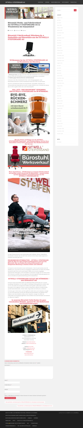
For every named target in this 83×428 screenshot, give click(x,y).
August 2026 (59, 17)
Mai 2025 (59, 35)
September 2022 (60, 83)
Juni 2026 (59, 22)
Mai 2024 (59, 42)
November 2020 (60, 131)
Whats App (32, 349)
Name (6, 380)
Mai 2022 (59, 93)
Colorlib (68, 412)
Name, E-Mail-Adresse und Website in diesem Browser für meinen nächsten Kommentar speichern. (25, 395)
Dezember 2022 (60, 78)
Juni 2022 (59, 90)
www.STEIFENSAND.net (31, 343)
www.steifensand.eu (29, 355)
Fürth (14, 420)
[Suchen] (75, 10)
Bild (28, 423)
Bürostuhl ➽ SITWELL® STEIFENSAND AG (25, 420)
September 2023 (60, 60)
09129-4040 (30, 346)
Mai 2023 (59, 70)
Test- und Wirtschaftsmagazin (24, 425)
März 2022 (59, 98)
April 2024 (59, 45)
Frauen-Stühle (74, 2)
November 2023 (60, 58)
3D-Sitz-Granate (65, 2)
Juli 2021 (59, 111)
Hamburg (30, 418)
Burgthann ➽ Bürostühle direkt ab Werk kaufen (16, 418)
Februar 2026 (60, 27)
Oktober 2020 (60, 133)
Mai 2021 (59, 116)
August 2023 (59, 63)
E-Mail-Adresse (8, 384)
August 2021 (59, 108)
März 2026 (59, 25)
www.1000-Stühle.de (31, 342)
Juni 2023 (59, 68)
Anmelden (59, 142)
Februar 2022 (60, 100)
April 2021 (59, 118)
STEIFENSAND (29, 351)
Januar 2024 (59, 53)
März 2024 (59, 48)
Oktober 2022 (60, 80)
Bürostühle (40, 2)
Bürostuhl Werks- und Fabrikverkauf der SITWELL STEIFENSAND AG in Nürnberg (21, 412)
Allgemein (24, 30)
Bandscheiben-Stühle (55, 2)
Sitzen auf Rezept (26, 140)
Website (6, 389)
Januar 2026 (59, 30)
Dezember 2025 (60, 32)
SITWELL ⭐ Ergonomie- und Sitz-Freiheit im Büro (15, 423)
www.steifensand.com (29, 353)
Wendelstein (24, 62)
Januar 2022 (59, 103)
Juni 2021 (59, 113)
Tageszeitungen (34, 423)
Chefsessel (47, 2)
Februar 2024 (60, 50)
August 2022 (59, 85)
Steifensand (17, 30)
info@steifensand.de (30, 348)
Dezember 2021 (60, 105)
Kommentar (7, 365)
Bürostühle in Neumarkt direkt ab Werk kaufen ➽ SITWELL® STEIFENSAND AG (21, 415)
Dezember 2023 (60, 55)
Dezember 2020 (60, 128)
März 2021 (59, 121)
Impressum (34, 425)
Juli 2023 (59, 65)
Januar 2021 (59, 126)
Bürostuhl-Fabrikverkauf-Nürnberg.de (25, 35)
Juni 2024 (59, 40)
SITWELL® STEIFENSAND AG (15, 2)
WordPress (76, 412)
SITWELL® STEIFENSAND (23, 91)
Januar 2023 (59, 75)
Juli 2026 (59, 20)
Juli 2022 (59, 88)
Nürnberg (36, 418)
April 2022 (59, 95)
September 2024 (60, 37)
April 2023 (59, 73)
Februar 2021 (60, 123)
